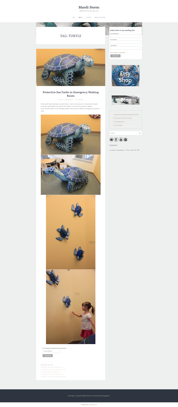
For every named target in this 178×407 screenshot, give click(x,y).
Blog (80, 17)
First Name (113, 39)
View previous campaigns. (118, 52)
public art (44, 376)
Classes (88, 17)
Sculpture (79, 99)
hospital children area (56, 374)
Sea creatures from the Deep (123, 118)
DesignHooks (93, 404)
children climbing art (48, 367)
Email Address (114, 33)
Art (74, 17)
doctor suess (55, 369)
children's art (60, 367)
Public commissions (65, 99)
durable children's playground (51, 372)
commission (45, 369)
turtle (64, 376)
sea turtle (52, 376)
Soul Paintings (118, 125)
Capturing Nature (119, 121)
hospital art (45, 374)
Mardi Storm (89, 7)
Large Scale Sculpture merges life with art (126, 114)
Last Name (113, 45)
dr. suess (63, 369)
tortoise (59, 376)
